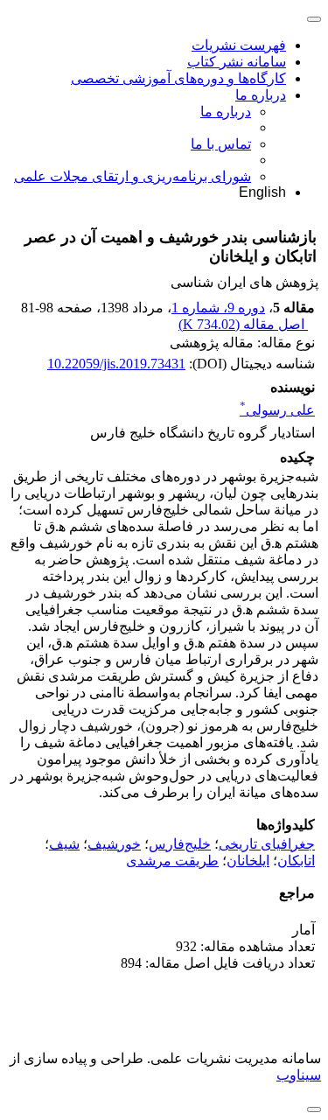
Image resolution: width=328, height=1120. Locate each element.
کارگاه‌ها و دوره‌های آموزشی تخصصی (178, 78)
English (262, 192)
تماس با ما (221, 143)
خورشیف (114, 843)
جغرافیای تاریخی (267, 843)
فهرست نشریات (239, 45)
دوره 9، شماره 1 (218, 307)
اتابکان (296, 860)
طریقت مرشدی (172, 860)
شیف (64, 843)
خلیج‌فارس (180, 843)
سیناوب (298, 1075)
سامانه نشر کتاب (236, 61)
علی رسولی (277, 409)
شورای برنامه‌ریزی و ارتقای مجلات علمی (132, 176)
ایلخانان (248, 860)
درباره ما (260, 95)
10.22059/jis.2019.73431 (116, 363)
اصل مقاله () (243, 324)
